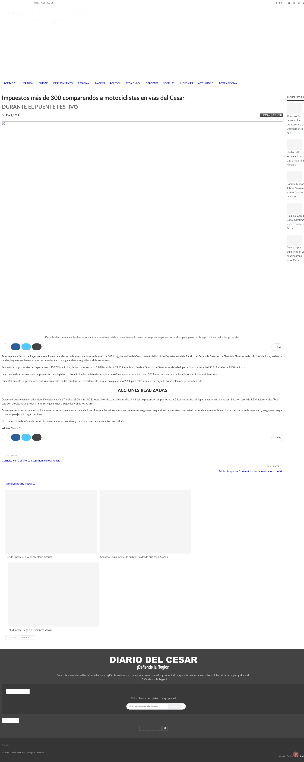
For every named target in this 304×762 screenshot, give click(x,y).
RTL (36, 3)
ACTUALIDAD (205, 83)
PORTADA (9, 83)
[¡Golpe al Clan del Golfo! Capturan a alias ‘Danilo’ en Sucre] (294, 208)
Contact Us (47, 3)
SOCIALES (169, 83)
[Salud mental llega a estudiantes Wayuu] (53, 594)
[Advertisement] (153, 49)
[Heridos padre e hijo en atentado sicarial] (51, 522)
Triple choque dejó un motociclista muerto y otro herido (251, 471)
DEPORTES (152, 83)
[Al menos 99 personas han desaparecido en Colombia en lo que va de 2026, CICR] (294, 109)
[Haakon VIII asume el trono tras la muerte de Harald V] (294, 144)
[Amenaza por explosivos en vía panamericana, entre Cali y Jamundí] (294, 240)
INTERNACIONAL (228, 83)
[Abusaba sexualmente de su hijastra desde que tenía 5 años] (145, 522)
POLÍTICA (115, 83)
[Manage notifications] (296, 754)
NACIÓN (100, 83)
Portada (5, 745)
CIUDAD (43, 83)
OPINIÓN (28, 83)
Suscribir (174, 706)
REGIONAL (84, 83)
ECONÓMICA (133, 83)
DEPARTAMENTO (63, 83)
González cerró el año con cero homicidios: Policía (31, 460)
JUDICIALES (186, 83)
